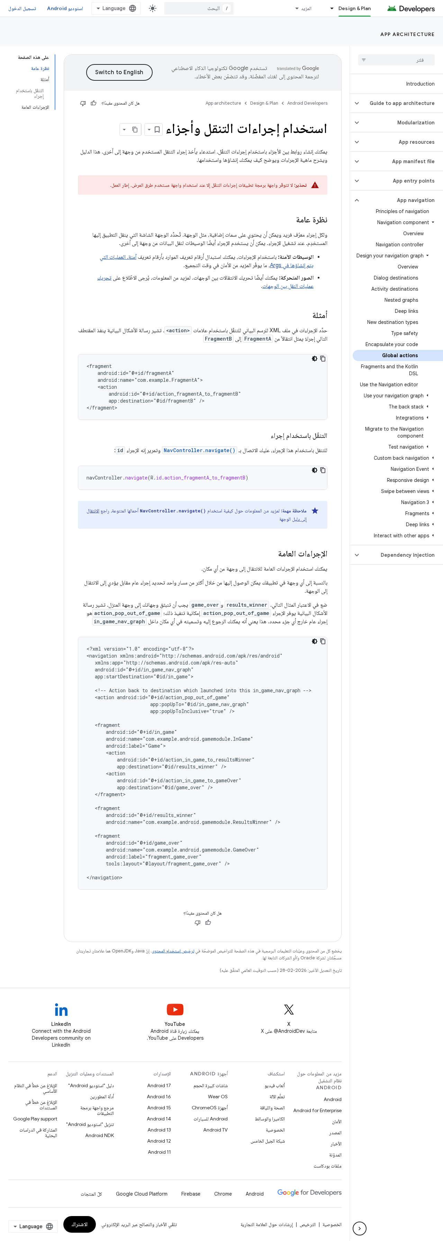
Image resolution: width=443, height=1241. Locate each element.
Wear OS (218, 1096)
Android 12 (159, 1141)
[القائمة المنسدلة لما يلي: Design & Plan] (329, 8)
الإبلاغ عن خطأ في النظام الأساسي (35, 1088)
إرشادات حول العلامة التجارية (267, 1224)
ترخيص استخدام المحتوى (173, 951)
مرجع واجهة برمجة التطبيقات (97, 1110)
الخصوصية (275, 1130)
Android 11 (159, 1152)
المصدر (335, 1132)
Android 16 (159, 1096)
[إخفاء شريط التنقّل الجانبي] (360, 1228)
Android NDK (99, 1135)
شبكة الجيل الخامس (268, 1141)
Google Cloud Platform (142, 1194)
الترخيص (308, 1224)
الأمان (337, 1121)
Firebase (190, 1194)
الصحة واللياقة (272, 1107)
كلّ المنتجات (91, 1194)
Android (333, 1099)
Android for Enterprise (317, 1110)
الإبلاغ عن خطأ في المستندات (41, 1105)
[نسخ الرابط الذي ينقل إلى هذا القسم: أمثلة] (305, 316)
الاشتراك (80, 1224)
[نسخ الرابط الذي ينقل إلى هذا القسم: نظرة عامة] (289, 220)
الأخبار (336, 1144)
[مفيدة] (93, 103)
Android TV (215, 1130)
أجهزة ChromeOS (210, 1107)
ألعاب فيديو (274, 1085)
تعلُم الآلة (277, 1096)
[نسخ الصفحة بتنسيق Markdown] (135, 129)
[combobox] (199, 8)
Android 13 (159, 1130)
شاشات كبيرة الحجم (210, 1085)
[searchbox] (396, 59)
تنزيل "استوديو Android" (90, 1124)
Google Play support (35, 1119)
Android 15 (159, 1107)
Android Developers (307, 103)
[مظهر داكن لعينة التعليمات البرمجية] (314, 358)
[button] (402, 103)
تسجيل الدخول (22, 8)
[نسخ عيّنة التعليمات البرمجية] (323, 358)
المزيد (306, 8)
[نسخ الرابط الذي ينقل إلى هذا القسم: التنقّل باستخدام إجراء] (264, 436)
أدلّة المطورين (102, 1096)
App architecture (407, 34)
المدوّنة (335, 1155)
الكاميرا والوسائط (270, 1119)
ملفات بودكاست (328, 1166)
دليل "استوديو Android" (91, 1085)
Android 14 (159, 1119)
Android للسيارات (210, 1119)
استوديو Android (65, 8)
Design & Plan (354, 8)
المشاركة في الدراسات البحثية (38, 1132)
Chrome (223, 1194)
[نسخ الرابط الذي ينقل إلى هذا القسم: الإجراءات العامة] (271, 554)
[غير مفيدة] (83, 103)
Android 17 (159, 1085)
